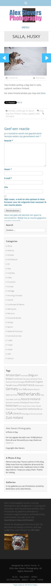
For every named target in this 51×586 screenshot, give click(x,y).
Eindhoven (30, 381)
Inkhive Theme (30, 565)
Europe (10, 286)
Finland (17, 113)
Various (10, 358)
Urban (10, 349)
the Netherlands (32, 408)
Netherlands (28, 394)
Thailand (20, 409)
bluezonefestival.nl (25, 520)
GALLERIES (24, 576)
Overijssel (24, 402)
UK (41, 409)
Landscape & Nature (25, 110)
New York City (15, 399)
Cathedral (33, 379)
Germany (12, 389)
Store (29, 406)
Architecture (12, 259)
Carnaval (26, 379)
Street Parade (36, 406)
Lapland (31, 113)
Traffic (9, 340)
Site (6, 187)
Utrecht (17, 413)
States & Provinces (15, 331)
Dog (41, 110)
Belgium (33, 375)
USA (9, 354)
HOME (40, 579)
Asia (9, 268)
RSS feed (35, 530)
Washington (26, 414)
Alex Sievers (40, 78)
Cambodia (18, 379)
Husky (24, 113)
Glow (21, 389)
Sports (10, 327)
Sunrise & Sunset (14, 336)
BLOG (15, 576)
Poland (31, 402)
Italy (25, 389)
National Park (11, 395)
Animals (11, 110)
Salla (38, 113)
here (43, 93)
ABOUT (25, 579)
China (40, 379)
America (10, 250)
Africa (9, 246)
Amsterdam (13, 375)
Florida (22, 385)
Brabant (9, 378)
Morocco (11, 313)
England (39, 381)
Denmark (9, 382)
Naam (8, 169)
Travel (9, 345)
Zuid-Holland (14, 418)
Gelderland (39, 385)
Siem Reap (22, 406)
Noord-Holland (30, 399)
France (30, 385)
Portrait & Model (14, 318)
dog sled (9, 113)
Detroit (15, 382)
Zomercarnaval (36, 414)
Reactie (8, 140)
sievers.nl (9, 442)
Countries (11, 282)
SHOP (32, 579)
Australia (11, 273)
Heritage (10, 291)
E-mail (8, 178)
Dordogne (21, 382)
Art (8, 264)
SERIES (34, 576)
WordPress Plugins (31, 585)
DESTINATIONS (13, 579)
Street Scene (11, 409)
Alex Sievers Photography (18, 428)
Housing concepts (14, 295)
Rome (37, 402)
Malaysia (30, 389)
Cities (9, 277)
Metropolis (11, 309)
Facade (9, 385)
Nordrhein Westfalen (13, 403)
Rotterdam (12, 405)
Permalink (10, 116)
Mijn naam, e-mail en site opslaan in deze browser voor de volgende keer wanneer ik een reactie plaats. (25, 202)
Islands (10, 300)
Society (10, 322)
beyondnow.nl (10, 520)
